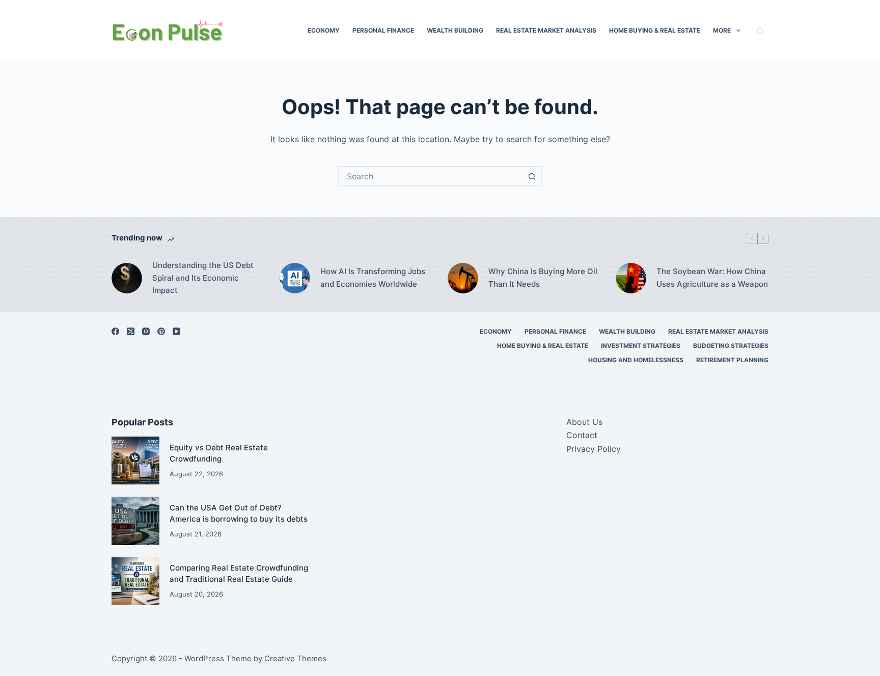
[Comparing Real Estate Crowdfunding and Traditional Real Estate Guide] (135, 581)
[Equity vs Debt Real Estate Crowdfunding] (135, 460)
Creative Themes (295, 658)
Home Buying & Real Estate (654, 30)
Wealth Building (455, 30)
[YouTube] (176, 331)
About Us (584, 422)
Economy (324, 30)
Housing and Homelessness (635, 360)
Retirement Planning (732, 360)
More (722, 30)
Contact (581, 435)
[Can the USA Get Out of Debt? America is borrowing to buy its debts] (135, 521)
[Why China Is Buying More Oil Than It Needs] (463, 278)
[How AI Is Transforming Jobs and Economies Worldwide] (295, 278)
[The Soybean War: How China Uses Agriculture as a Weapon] (631, 278)
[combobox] (430, 176)
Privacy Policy (593, 449)
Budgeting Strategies (730, 345)
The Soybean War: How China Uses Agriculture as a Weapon (712, 277)
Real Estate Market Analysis (546, 30)
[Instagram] (146, 331)
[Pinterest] (161, 331)
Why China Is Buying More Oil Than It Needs (542, 277)
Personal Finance (383, 30)
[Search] (760, 31)
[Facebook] (115, 331)
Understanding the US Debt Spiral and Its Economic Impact (203, 277)
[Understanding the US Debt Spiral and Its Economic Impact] (127, 278)
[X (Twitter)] (130, 331)
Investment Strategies (640, 345)
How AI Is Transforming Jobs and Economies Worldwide (372, 277)
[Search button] (531, 176)
